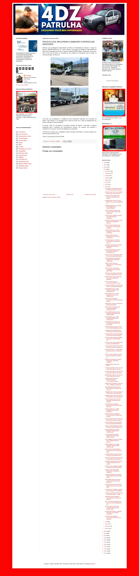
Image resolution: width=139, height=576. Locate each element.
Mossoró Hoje (23, 153)
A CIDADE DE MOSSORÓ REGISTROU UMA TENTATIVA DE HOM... (113, 405)
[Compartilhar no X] (67, 141)
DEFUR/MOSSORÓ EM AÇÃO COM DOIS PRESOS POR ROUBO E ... (112, 481)
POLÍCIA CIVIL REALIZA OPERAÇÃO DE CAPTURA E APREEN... (113, 265)
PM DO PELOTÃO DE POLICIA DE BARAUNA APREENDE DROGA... (114, 222)
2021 (105, 533)
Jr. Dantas (51, 141)
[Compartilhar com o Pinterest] (71, 141)
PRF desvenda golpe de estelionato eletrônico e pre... (113, 282)
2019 (105, 538)
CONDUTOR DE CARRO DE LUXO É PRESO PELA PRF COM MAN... (112, 212)
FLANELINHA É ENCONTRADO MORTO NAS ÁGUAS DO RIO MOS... (113, 486)
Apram (20, 142)
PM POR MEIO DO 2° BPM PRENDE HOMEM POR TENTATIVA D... (112, 318)
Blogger (93, 563)
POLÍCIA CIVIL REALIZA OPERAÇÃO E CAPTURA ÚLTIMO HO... (112, 237)
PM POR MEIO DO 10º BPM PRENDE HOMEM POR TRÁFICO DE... (112, 431)
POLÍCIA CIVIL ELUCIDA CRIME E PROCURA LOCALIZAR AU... (114, 192)
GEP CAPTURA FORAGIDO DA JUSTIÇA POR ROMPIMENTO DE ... (113, 503)
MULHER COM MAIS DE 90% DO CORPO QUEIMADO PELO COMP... (113, 463)
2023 (105, 169)
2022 (105, 531)
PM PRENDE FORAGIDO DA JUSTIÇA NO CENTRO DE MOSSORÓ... (112, 323)
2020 (105, 535)
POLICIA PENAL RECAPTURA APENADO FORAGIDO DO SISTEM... (113, 400)
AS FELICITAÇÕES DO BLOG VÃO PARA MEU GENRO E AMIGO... (114, 419)
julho (106, 182)
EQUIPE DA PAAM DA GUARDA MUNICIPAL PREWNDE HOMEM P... (113, 361)
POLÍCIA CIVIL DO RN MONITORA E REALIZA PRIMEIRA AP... (114, 343)
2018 (105, 540)
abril (106, 521)
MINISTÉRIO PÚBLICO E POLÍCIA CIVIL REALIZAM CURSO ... (113, 375)
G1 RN (21, 147)
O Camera (22, 132)
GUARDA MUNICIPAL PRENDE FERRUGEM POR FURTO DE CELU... (113, 476)
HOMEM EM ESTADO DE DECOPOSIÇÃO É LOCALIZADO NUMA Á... (112, 380)
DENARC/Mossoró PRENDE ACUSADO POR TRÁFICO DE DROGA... (113, 415)
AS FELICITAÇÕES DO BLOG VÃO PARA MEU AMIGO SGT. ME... (114, 368)
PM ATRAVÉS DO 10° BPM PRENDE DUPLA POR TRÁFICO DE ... (112, 295)
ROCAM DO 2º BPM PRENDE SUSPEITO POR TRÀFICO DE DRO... (113, 451)
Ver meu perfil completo (22, 85)
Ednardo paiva (23, 166)
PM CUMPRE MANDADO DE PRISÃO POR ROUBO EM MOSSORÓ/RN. (112, 313)
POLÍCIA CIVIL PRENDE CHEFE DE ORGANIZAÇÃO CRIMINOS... (113, 217)
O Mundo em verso (25, 149)
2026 (105, 162)
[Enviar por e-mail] (64, 141)
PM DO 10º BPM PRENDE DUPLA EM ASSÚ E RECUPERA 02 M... (114, 426)
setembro (107, 178)
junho (106, 184)
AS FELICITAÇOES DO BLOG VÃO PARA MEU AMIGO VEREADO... (114, 346)
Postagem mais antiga (90, 194)
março (107, 524)
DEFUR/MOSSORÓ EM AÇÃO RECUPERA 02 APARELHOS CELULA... (113, 388)
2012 (105, 553)
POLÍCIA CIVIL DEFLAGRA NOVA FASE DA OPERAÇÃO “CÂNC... (114, 274)
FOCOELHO (23, 159)
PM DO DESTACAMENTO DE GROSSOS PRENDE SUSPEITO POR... (112, 308)
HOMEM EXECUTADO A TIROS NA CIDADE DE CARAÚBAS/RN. (114, 392)
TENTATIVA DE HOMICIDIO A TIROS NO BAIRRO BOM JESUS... (112, 197)
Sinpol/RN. (22, 151)
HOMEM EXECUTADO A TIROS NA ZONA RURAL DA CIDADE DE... (114, 396)
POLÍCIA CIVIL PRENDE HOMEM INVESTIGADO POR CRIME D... (114, 490)
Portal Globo (23, 140)
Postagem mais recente (49, 194)
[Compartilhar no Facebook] (69, 141)
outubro (107, 175)
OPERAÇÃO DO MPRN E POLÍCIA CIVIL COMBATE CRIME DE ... (114, 384)
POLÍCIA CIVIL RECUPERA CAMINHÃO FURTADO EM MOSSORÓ (112, 270)
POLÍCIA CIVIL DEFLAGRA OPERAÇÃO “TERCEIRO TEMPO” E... (112, 471)
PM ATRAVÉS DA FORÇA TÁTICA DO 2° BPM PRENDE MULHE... (114, 327)
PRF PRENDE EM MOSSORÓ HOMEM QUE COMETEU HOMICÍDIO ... (112, 260)
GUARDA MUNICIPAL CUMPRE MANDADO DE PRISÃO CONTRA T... (113, 513)
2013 (105, 551)
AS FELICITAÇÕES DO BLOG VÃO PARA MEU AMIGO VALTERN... (114, 372)
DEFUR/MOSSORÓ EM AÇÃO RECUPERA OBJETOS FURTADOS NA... (112, 251)
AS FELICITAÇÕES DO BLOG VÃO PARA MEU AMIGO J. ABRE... (114, 493)
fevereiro (107, 526)
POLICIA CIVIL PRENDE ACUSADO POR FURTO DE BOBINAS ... (113, 518)
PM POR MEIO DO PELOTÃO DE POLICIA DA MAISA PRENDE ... (113, 423)
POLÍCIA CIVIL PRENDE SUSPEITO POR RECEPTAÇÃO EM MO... (114, 300)
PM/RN (21, 157)
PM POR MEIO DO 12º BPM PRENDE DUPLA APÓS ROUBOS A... (112, 410)
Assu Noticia (22, 155)
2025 (105, 165)
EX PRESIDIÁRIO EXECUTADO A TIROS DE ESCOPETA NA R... (113, 454)
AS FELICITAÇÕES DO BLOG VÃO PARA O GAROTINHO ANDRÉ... (114, 286)
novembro (108, 173)
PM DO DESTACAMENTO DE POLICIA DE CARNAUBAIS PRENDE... (112, 227)
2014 (105, 549)
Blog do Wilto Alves (25, 164)
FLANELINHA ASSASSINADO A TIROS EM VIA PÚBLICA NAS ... (114, 331)
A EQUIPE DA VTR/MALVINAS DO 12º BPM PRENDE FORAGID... (113, 189)
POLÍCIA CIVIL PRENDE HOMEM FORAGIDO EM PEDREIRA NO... (113, 339)
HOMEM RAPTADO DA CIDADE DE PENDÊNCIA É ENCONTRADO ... (113, 207)
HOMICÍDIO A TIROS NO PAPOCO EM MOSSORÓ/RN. (114, 304)
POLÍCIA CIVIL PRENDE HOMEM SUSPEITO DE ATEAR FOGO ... (113, 467)
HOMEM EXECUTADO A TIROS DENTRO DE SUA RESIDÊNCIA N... (114, 202)
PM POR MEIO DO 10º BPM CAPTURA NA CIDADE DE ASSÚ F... (112, 241)
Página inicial (69, 194)
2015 (105, 546)
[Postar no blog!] (65, 141)
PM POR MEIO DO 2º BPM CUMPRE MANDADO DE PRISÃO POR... (112, 508)
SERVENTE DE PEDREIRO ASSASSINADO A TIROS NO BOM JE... (113, 498)
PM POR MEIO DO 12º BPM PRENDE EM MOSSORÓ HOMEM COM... (112, 446)
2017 (105, 542)
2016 (105, 544)
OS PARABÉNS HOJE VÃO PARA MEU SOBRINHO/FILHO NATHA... (113, 441)
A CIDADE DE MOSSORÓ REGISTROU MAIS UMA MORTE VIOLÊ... (112, 436)
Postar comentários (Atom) (54, 197)
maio (106, 186)
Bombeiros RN (23, 161)
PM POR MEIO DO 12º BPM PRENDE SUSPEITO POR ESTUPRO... (112, 232)
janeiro (107, 528)
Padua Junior (23, 168)
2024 (105, 167)
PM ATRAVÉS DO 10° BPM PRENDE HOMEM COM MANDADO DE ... (112, 290)
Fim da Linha (23, 134)
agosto (107, 180)
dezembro (108, 171)
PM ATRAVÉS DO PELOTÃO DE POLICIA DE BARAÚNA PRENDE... (113, 278)
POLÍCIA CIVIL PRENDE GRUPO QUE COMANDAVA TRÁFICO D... (113, 356)
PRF (20, 145)
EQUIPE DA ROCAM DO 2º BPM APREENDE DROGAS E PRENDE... (113, 246)
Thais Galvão (23, 138)
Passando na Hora (25, 136)
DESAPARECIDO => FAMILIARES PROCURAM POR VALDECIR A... (113, 351)
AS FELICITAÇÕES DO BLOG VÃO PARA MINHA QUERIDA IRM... (114, 458)
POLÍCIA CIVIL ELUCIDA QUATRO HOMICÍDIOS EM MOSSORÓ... (114, 334)
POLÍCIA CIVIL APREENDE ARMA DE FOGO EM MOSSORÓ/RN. (113, 255)
